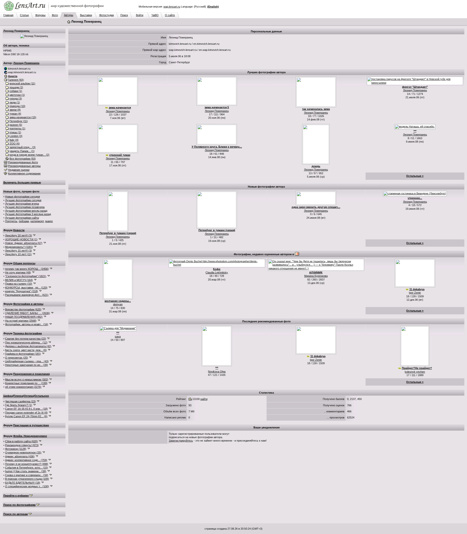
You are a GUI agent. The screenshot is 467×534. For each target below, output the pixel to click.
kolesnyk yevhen (415, 371)
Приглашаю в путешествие (31, 425)
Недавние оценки (18, 169)
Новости (19, 230)
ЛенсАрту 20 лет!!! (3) (18, 235)
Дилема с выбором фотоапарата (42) (28, 346)
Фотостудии (106, 15)
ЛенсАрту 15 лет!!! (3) (18, 250)
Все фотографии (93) (22, 158)
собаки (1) (15, 91)
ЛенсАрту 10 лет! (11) (18, 254)
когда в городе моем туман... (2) (29, 154)
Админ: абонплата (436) (20, 456)
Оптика (29, 395)
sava (118, 336)
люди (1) (14, 102)
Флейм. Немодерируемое (30, 435)
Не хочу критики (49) (18, 272)
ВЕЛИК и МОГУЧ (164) (19, 280)
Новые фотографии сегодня (22, 196)
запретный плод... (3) (22, 147)
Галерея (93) (16, 79)
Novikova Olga (216, 371)
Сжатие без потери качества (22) (25, 338)
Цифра (8, 395)
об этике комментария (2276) (23, 386)
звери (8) (15, 109)
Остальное (41, 395)
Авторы (68, 15)
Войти (139, 15)
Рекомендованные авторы (24, 165)
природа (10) (17, 106)
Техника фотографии (27, 333)
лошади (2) (16, 87)
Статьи (24, 15)
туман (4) (15, 113)
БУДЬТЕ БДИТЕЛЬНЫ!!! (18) (22, 482)
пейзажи (24, 221)
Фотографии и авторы (28, 303)
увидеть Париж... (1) (22, 151)
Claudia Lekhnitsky (217, 272)
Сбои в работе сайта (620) (21, 441)
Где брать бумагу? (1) (18, 405)
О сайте (170, 15)
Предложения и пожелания (31, 373)
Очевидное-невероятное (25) (23, 452)
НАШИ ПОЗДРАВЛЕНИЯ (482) (24, 316)
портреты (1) (17, 128)
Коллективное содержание (24, 173)
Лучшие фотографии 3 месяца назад (28, 214)
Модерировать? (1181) (19, 246)
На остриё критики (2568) (20, 320)
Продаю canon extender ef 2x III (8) (26, 412)
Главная (8, 15)
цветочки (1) (17, 94)
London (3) (15, 136)
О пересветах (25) (16, 357)
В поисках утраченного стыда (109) (27, 478)
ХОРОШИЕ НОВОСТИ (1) (21, 239)
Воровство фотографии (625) (23, 309)
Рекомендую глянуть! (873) (22, 445)
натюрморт (37, 221)
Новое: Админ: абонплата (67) (23, 243)
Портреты (11, 221)
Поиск (124, 15)
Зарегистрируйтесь (181, 440)
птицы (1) (15, 132)
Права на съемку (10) (18, 283)
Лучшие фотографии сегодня (23, 200)
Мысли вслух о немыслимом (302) (26, 379)
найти (203, 399)
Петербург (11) (18, 121)
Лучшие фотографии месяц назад (26, 210)
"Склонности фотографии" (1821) (25, 276)
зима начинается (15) (22, 117)
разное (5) (15, 124)
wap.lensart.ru (171, 6)
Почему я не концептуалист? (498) (26, 463)
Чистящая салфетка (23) (20, 401)
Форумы (40, 15)
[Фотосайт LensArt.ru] (54, 11)
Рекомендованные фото (23, 162)
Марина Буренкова (316, 275)
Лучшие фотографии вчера (22, 203)
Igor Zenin (415, 292)
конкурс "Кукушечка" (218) (21, 291)
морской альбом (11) (22, 83)
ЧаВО (155, 15)
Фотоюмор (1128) (15, 448)
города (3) (15, 98)
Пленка (18, 395)
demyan (118, 304)
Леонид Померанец (26, 63)
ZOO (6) (14, 143)
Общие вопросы (24, 263)
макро (49, 221)
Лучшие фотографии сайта (22, 217)
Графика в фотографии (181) (23, 353)
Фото (55, 15)
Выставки (86, 15)
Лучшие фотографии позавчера (25, 207)
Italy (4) (13, 139)
